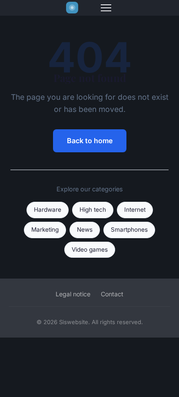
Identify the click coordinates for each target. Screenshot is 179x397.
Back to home (90, 140)
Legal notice (73, 294)
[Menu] (106, 8)
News (85, 229)
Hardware (47, 209)
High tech (93, 209)
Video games (90, 249)
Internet (135, 209)
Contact (112, 294)
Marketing (45, 229)
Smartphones (129, 229)
